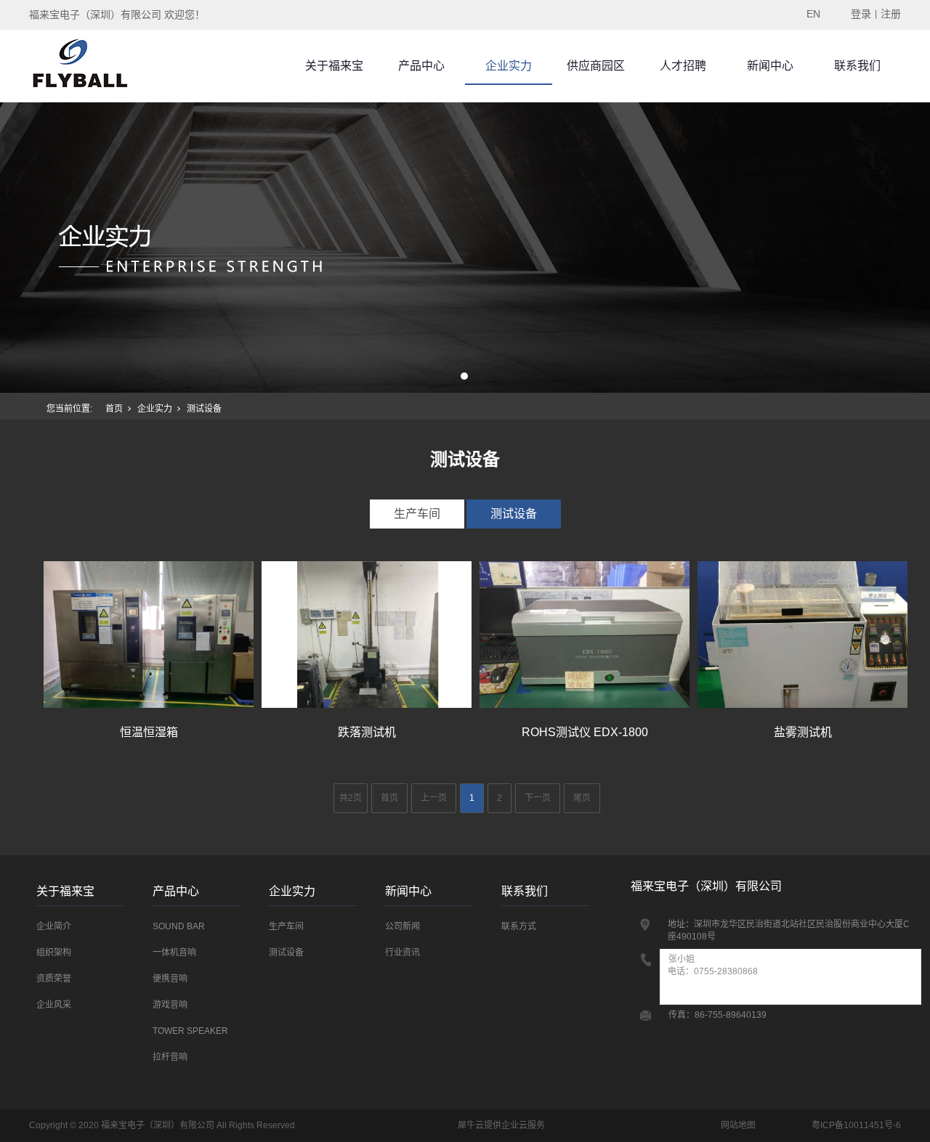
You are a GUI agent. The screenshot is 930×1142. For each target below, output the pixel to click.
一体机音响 (174, 952)
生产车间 (417, 513)
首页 (114, 409)
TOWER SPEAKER (190, 1031)
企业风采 (53, 1005)
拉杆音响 (170, 1057)
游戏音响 (170, 1005)
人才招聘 (683, 66)
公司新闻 (402, 926)
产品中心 (421, 66)
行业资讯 (402, 952)
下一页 (538, 798)
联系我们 (857, 66)
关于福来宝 (334, 66)
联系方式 (518, 926)
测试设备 (513, 513)
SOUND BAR (179, 926)
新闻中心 (770, 66)
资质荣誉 (53, 979)
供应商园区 (596, 66)
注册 (891, 14)
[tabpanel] (465, 247)
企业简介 (53, 926)
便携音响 (170, 979)
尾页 (582, 798)
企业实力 (508, 66)
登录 (861, 14)
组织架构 (53, 952)
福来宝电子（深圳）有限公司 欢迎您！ (117, 14)
